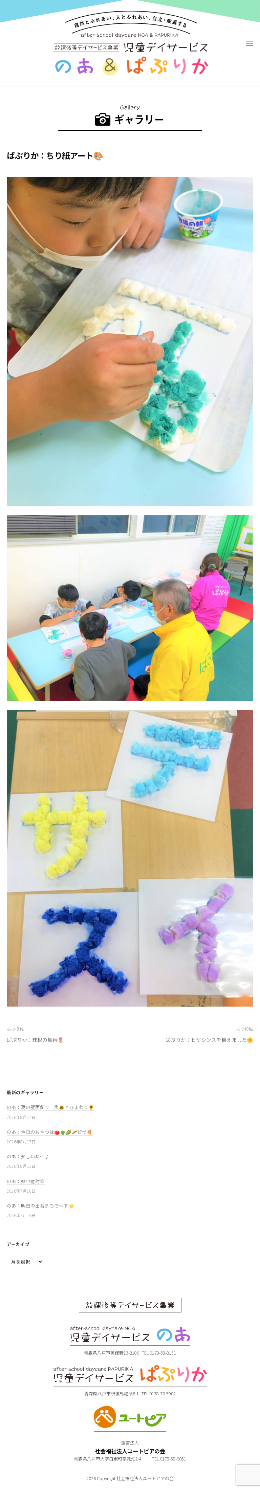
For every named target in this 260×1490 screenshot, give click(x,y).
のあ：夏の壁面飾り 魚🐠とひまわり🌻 (50, 1107)
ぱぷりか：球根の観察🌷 (35, 1039)
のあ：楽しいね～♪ (28, 1156)
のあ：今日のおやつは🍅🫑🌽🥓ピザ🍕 (49, 1131)
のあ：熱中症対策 (26, 1181)
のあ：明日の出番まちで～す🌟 (40, 1205)
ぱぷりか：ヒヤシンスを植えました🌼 (209, 1039)
